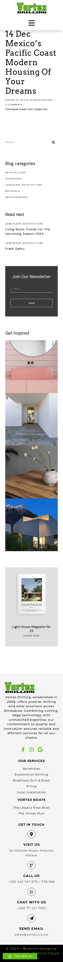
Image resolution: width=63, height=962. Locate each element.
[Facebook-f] (23, 749)
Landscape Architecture (24, 184)
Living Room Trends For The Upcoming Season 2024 (27, 231)
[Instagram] (31, 749)
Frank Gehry (15, 249)
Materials (12, 191)
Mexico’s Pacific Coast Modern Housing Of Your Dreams (30, 67)
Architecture (43, 100)
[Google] (40, 749)
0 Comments (14, 104)
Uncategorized (16, 197)
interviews (13, 178)
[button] (31, 23)
